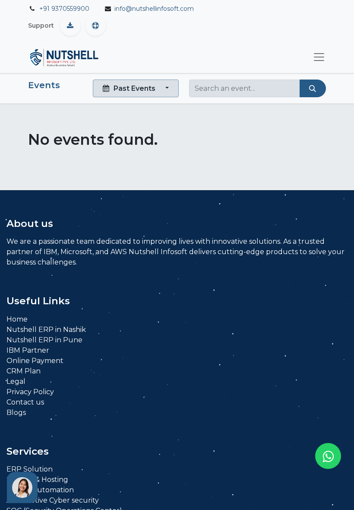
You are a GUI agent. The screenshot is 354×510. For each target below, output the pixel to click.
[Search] (313, 88)
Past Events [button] (134, 88)
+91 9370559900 (64, 9)
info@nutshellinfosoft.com (154, 9)
